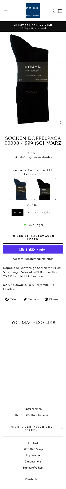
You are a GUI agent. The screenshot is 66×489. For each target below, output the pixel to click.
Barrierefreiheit (33, 467)
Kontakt (33, 443)
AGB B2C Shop (33, 449)
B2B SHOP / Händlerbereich (33, 415)
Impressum (33, 455)
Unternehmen (33, 409)
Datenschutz (33, 461)
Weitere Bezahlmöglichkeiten (33, 259)
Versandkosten (43, 157)
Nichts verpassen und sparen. (32, 428)
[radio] (21, 189)
